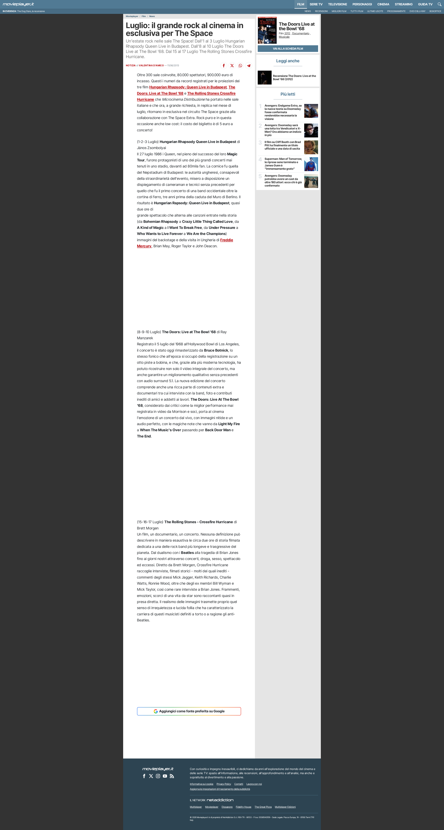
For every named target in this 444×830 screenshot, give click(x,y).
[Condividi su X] (232, 65)
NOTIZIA (131, 65)
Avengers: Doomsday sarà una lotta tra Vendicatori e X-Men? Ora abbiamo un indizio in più (283, 130)
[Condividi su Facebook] (223, 65)
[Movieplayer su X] (151, 776)
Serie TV (316, 4)
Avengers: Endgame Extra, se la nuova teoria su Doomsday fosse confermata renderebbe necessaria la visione (283, 112)
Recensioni (321, 11)
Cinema (383, 4)
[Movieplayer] (158, 769)
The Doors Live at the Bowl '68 (297, 26)
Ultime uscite (375, 11)
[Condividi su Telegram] (248, 65)
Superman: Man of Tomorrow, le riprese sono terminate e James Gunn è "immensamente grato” (283, 164)
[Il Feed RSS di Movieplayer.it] (171, 776)
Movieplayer (132, 16)
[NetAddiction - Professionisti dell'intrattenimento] (220, 800)
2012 (287, 33)
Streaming (404, 4)
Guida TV (425, 4)
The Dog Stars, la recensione (31, 11)
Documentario (300, 33)
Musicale (284, 37)
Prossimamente (396, 11)
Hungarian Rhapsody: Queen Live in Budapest (188, 87)
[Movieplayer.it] (18, 4)
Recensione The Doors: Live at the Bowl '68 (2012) (294, 77)
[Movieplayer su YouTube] (164, 776)
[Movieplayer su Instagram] (158, 776)
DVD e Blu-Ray (417, 11)
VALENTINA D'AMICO (151, 65)
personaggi (362, 4)
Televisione (337, 4)
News (308, 11)
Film (300, 4)
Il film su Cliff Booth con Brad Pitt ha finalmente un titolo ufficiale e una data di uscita (283, 145)
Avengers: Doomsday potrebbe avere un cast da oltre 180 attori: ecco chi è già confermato (283, 180)
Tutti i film (357, 11)
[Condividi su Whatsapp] (240, 65)
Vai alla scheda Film (288, 48)
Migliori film (339, 11)
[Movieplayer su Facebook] (144, 776)
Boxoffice (435, 11)
